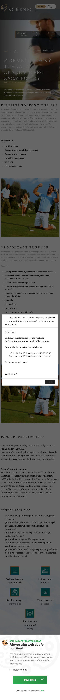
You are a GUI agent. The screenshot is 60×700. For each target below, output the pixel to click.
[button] (55, 317)
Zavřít (51, 382)
